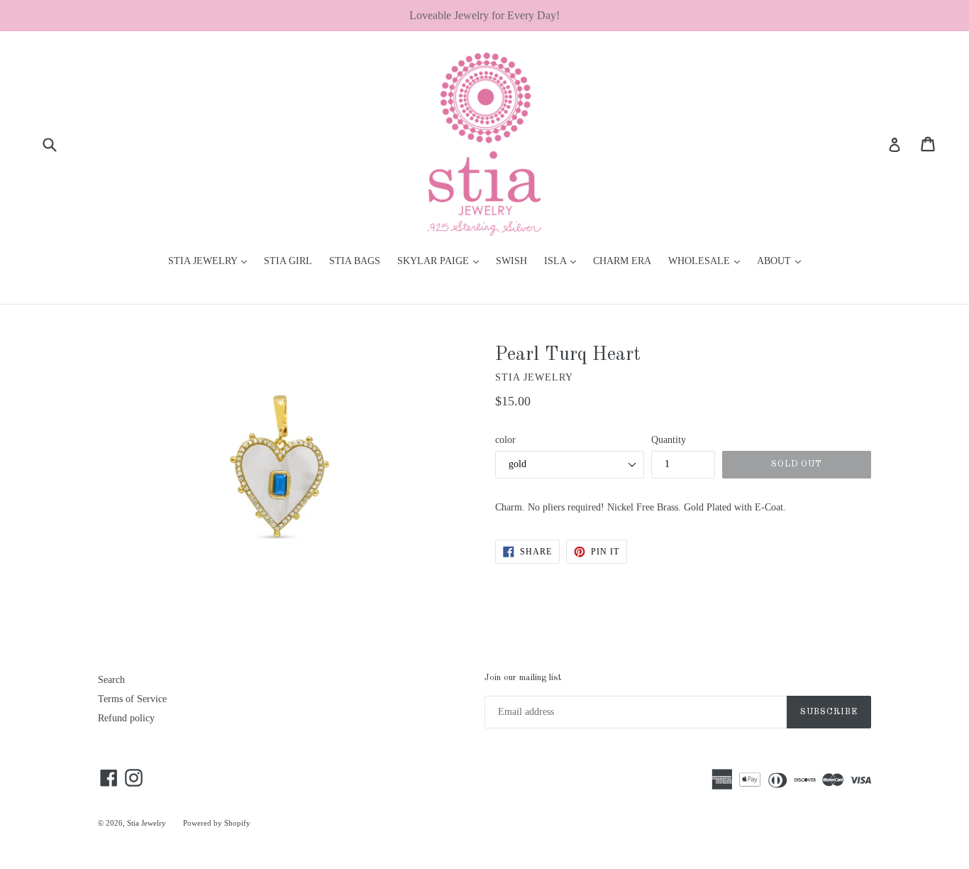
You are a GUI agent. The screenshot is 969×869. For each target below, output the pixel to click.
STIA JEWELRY (211, 260)
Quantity (668, 439)
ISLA (563, 260)
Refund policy (126, 718)
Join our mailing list (522, 677)
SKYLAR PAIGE (441, 260)
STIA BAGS (354, 261)
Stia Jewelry (146, 823)
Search (111, 679)
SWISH (511, 261)
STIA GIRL (288, 261)
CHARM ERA (622, 261)
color (505, 439)
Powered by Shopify (216, 823)
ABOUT (782, 260)
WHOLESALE (707, 260)
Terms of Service (132, 699)
